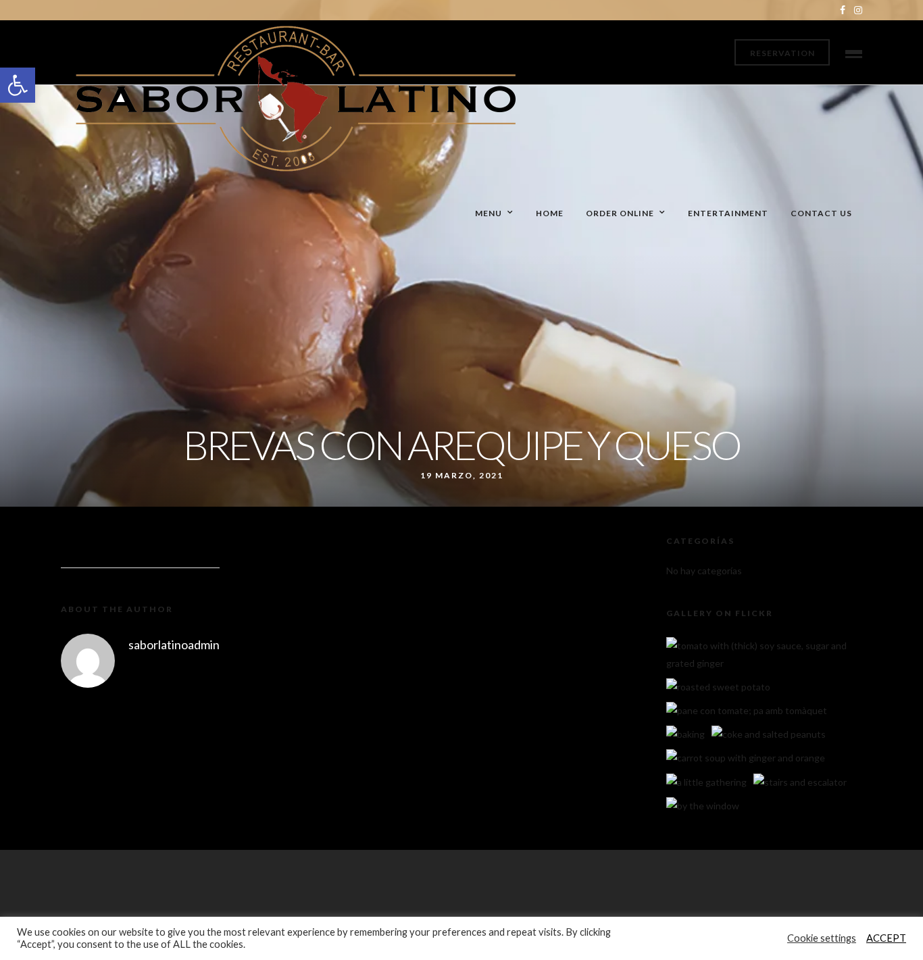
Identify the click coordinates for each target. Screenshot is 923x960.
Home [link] (550, 213)
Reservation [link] (782, 53)
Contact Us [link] (821, 213)
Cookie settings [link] (821, 938)
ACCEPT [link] (886, 938)
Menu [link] (488, 213)
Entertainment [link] (728, 213)
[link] (17, 85)
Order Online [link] (620, 213)
